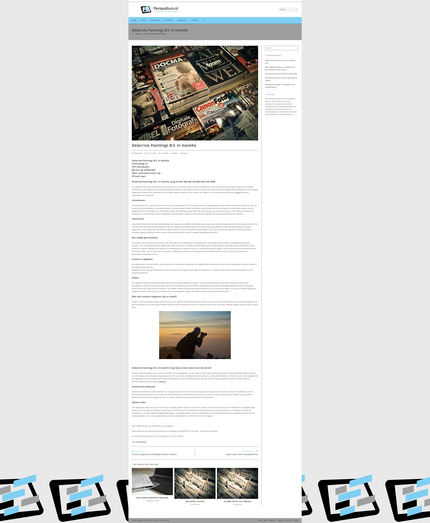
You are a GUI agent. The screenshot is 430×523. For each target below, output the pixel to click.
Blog (265, 520)
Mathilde (138, 153)
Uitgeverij (184, 153)
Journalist (289, 520)
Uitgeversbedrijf (140, 442)
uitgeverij (162, 381)
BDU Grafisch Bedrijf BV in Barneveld (152, 497)
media (237, 192)
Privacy (156, 520)
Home (260, 520)
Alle (145, 520)
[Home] (132, 34)
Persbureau (272, 520)
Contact (295, 520)
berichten (150, 520)
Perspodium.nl (164, 520)
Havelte (174, 153)
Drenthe (165, 153)
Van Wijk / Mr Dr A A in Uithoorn (237, 501)
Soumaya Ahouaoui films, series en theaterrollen (281, 74)
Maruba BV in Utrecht (195, 501)
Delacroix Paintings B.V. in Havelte (155, 34)
